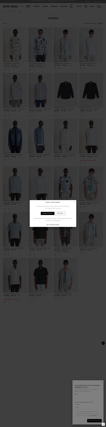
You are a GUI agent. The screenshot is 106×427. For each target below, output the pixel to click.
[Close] (74, 202)
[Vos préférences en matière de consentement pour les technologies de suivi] (103, 424)
